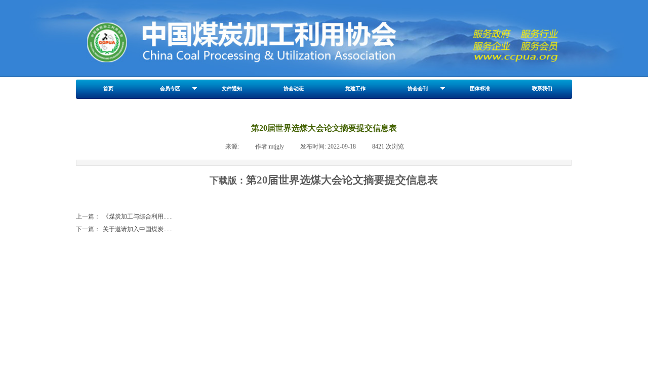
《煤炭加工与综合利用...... (124, 216)
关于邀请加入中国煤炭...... (124, 229)
